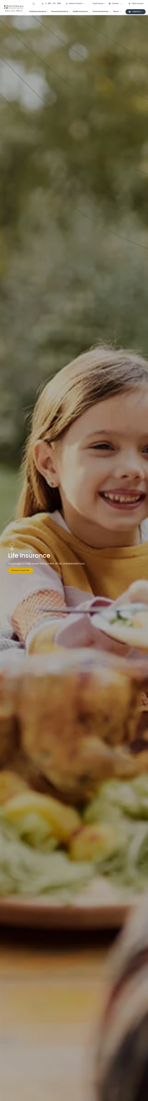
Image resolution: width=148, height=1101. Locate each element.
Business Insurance (37, 11)
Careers (115, 3)
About (116, 11)
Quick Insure (98, 3)
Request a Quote (19, 570)
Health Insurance (80, 11)
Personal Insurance (59, 11)
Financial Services (100, 11)
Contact (136, 11)
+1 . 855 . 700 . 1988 (53, 3)
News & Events (75, 3)
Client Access (137, 3)
